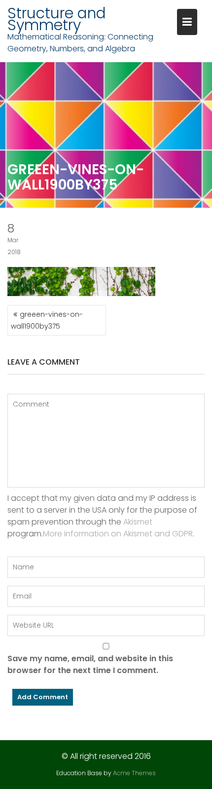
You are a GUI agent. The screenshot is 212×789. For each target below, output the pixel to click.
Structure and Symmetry (56, 19)
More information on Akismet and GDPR (118, 533)
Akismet (137, 521)
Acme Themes (134, 773)
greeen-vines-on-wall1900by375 (47, 320)
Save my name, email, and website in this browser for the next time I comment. (90, 664)
